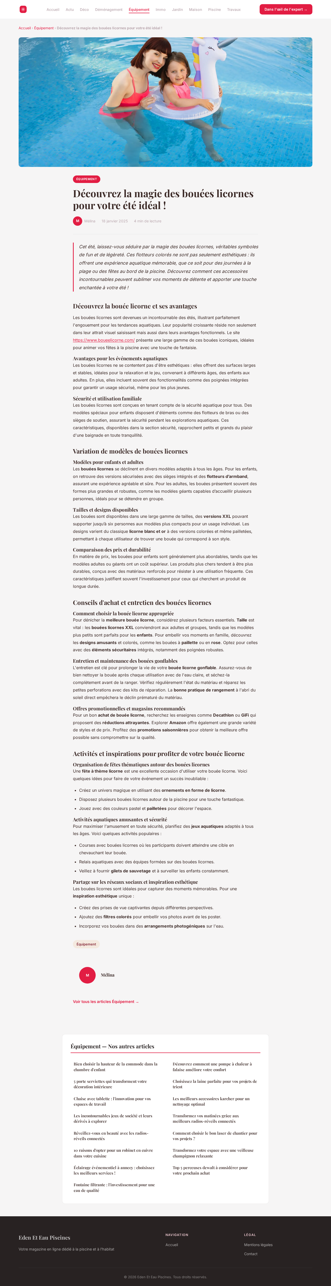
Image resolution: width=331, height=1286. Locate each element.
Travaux (234, 9)
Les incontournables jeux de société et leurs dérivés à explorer (113, 1118)
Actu (70, 9)
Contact (251, 1254)
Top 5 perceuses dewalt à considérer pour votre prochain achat (210, 1170)
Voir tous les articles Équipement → (106, 1001)
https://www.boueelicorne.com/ (104, 340)
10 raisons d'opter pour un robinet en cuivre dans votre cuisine (113, 1153)
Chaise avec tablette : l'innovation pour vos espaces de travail (112, 1101)
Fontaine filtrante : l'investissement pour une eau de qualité (114, 1187)
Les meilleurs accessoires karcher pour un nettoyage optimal (211, 1101)
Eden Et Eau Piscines (44, 1237)
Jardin (177, 9)
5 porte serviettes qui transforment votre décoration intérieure (110, 1084)
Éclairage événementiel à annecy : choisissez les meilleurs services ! (114, 1170)
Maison (195, 9)
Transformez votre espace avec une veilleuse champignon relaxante (213, 1153)
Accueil (53, 9)
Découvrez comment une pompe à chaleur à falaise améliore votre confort (212, 1066)
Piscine (214, 9)
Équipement (139, 9)
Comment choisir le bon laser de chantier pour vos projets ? (215, 1135)
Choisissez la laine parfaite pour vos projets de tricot (215, 1084)
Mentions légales (258, 1244)
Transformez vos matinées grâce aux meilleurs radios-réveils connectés (206, 1118)
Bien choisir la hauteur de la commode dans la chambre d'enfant (115, 1066)
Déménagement (109, 9)
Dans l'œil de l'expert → (286, 9)
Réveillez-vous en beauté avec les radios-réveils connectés (111, 1135)
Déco (84, 9)
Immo (161, 9)
